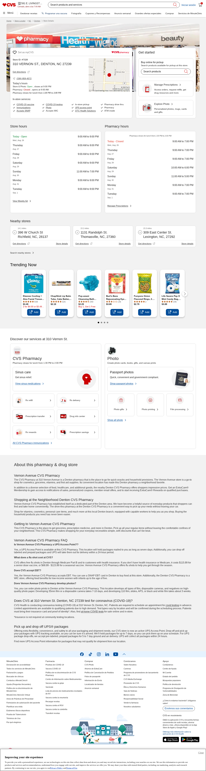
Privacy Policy (56, 768)
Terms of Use (71, 768)
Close (201, 752)
